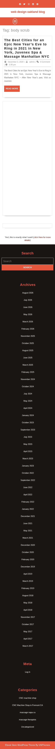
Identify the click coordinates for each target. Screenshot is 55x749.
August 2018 (27, 595)
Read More (13, 89)
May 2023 (27, 444)
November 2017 (28, 617)
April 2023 (27, 451)
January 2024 (28, 415)
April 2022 (27, 494)
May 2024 (27, 401)
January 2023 (28, 466)
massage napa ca (27, 712)
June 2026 (27, 307)
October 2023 (28, 422)
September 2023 (28, 430)
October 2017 (28, 624)
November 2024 (28, 379)
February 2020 (27, 559)
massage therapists (27, 719)
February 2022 (27, 502)
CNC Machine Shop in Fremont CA (27, 705)
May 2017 (27, 631)
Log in (27, 672)
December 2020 (28, 545)
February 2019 (27, 588)
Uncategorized (27, 727)
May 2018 (27, 603)
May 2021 (27, 530)
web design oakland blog (28, 11)
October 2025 (28, 343)
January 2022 (28, 509)
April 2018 (27, 610)
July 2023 (28, 437)
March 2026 (28, 321)
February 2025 (27, 372)
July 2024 (28, 394)
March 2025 (28, 365)
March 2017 (28, 646)
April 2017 (27, 639)
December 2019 (28, 566)
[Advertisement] (27, 130)
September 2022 (28, 480)
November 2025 (28, 336)
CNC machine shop (27, 698)
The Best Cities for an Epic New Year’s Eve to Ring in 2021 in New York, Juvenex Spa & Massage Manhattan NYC (26, 48)
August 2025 (27, 350)
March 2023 (28, 458)
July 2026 (28, 300)
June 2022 (27, 487)
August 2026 (27, 293)
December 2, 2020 (16, 62)
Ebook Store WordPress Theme (20, 745)
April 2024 (27, 408)
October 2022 (28, 473)
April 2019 (27, 574)
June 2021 (27, 523)
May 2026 (27, 314)
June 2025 (27, 357)
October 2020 (28, 552)
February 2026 (27, 329)
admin (32, 62)
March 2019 (28, 581)
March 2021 (28, 538)
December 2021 (28, 516)
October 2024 (28, 386)
